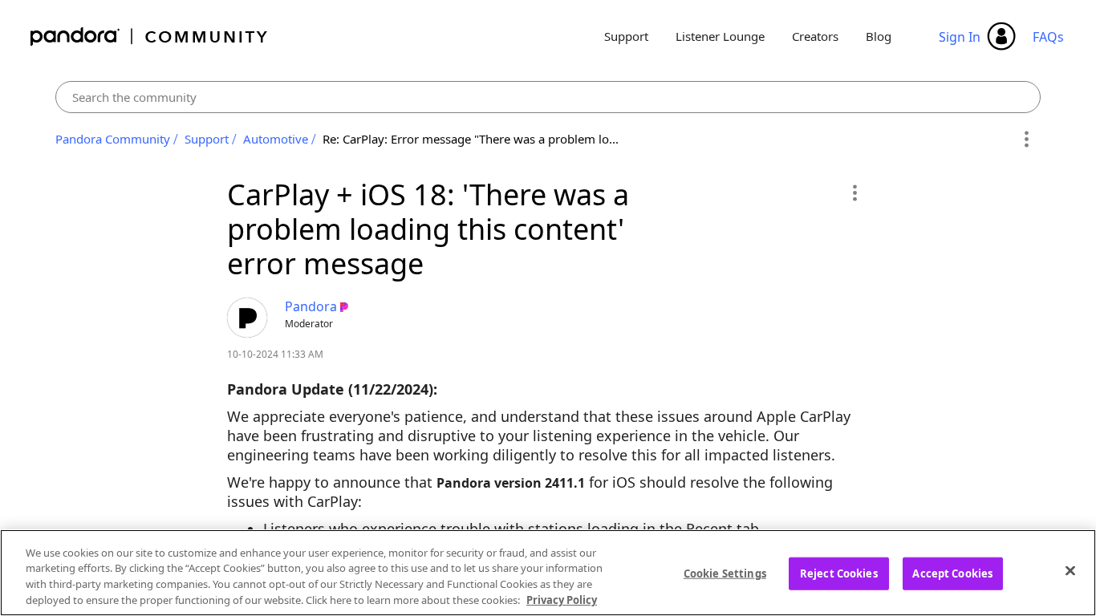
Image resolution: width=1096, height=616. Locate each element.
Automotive (275, 139)
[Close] (1070, 570)
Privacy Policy (561, 599)
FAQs (1048, 37)
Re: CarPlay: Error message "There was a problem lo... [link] (471, 139)
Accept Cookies (952, 573)
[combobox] (548, 97)
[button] (854, 192)
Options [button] (1026, 139)
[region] (548, 572)
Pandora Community (149, 36)
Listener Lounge (720, 36)
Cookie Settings (725, 573)
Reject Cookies (839, 573)
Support (626, 36)
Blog (878, 36)
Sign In (959, 37)
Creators (815, 36)
